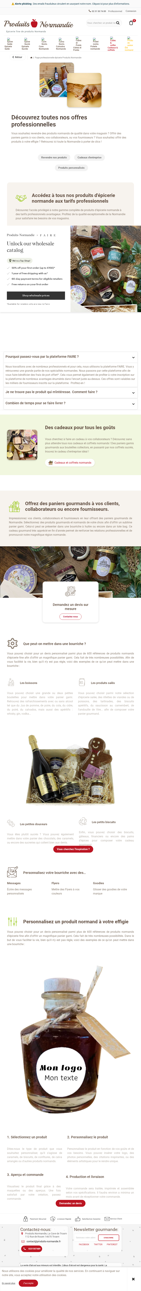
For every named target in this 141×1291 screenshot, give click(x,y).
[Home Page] (31, 57)
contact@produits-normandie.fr (44, 1241)
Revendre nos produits (54, 157)
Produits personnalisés (71, 167)
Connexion (131, 11)
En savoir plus (8, 1283)
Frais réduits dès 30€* (18, 11)
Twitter (98, 1244)
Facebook (84, 1244)
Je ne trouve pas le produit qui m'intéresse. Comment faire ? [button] (51, 392)
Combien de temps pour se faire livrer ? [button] (36, 403)
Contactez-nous (70, 616)
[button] (18, 57)
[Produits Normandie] (39, 23)
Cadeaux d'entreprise (89, 157)
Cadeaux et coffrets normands (73, 462)
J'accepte (28, 1283)
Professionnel (115, 11)
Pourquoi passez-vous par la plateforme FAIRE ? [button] (42, 356)
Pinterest (112, 1244)
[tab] (70, 357)
